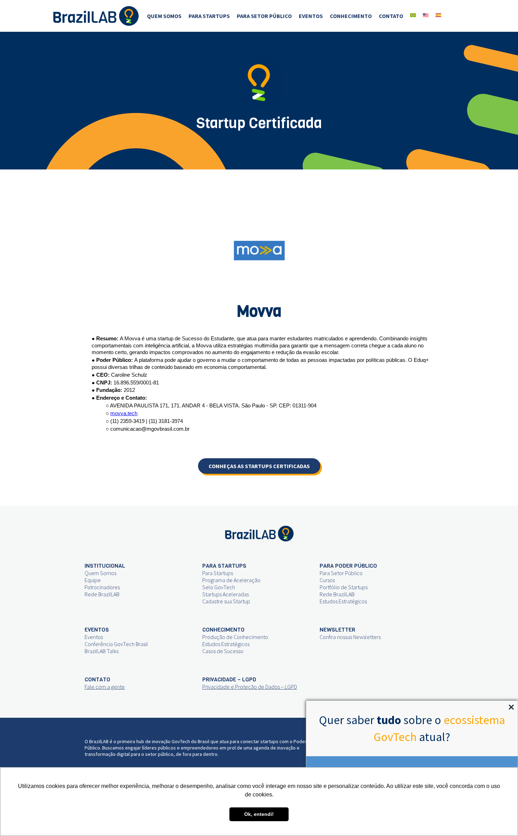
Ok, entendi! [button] (259, 814)
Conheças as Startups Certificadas (259, 466)
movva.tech (123, 413)
